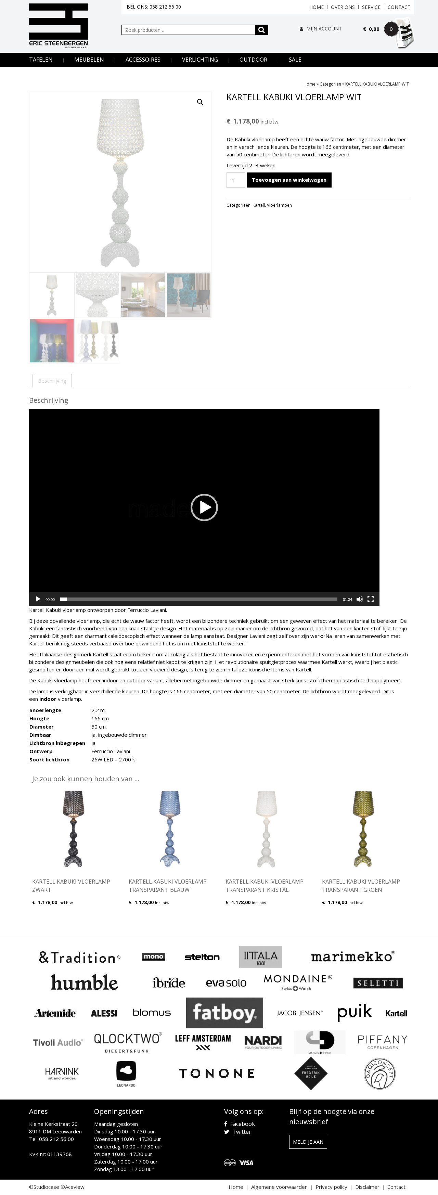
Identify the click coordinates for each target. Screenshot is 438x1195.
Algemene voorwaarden (279, 1186)
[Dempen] (359, 599)
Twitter (241, 1131)
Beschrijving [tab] (52, 380)
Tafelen (41, 59)
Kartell (259, 205)
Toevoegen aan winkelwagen (289, 179)
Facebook (242, 1124)
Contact (399, 7)
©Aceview (73, 1186)
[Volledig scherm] (370, 599)
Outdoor (253, 59)
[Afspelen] (38, 599)
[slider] (198, 599)
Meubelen (89, 59)
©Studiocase (44, 1186)
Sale (295, 59)
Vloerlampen (279, 205)
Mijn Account (323, 28)
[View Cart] (389, 38)
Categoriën (330, 84)
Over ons (343, 7)
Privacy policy (331, 1186)
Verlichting (200, 59)
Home (316, 7)
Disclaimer (367, 1186)
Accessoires (143, 59)
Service (371, 7)
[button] (200, 102)
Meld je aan (308, 1142)
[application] (204, 507)
